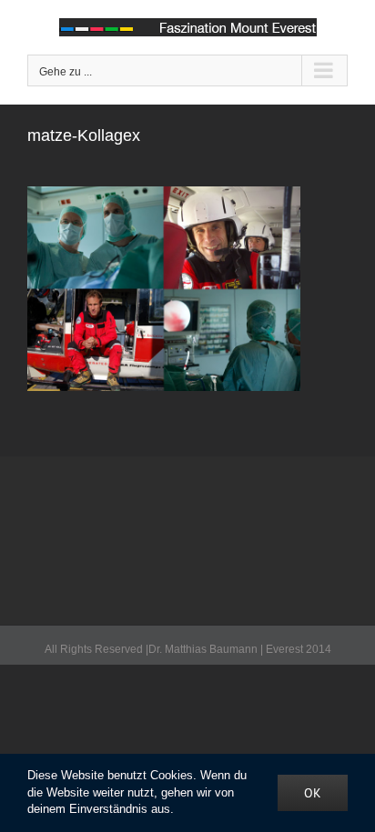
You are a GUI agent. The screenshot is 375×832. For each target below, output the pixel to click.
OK (312, 793)
